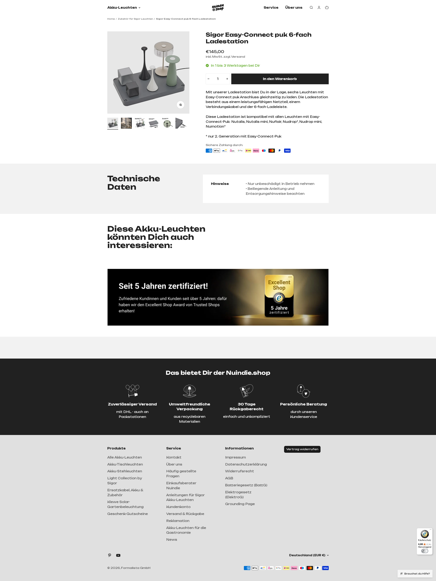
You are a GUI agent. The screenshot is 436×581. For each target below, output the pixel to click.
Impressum (235, 457)
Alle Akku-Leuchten (124, 457)
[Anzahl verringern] (208, 79)
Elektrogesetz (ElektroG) (238, 494)
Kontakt (173, 457)
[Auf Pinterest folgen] (109, 555)
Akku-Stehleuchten (124, 471)
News (171, 539)
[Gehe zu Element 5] (167, 124)
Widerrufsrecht (239, 471)
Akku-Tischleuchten (125, 464)
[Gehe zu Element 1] (112, 124)
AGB (229, 478)
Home (111, 19)
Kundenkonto (178, 507)
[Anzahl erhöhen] (227, 79)
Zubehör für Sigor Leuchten (135, 19)
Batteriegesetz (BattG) (246, 485)
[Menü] (431, 530)
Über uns (293, 7)
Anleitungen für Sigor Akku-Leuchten (185, 497)
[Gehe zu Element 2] (126, 124)
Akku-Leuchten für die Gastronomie (186, 530)
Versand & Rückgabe (185, 514)
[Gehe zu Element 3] (140, 124)
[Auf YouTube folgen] (118, 555)
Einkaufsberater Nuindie (181, 485)
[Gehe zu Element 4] (153, 124)
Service (271, 7)
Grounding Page (240, 504)
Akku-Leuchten (122, 7)
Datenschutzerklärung (246, 464)
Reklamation (177, 521)
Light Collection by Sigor (124, 480)
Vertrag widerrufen (302, 449)
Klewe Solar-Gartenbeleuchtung (125, 504)
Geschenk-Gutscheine (127, 514)
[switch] (424, 551)
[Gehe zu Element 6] (180, 124)
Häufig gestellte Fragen (181, 473)
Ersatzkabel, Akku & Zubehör (125, 492)
